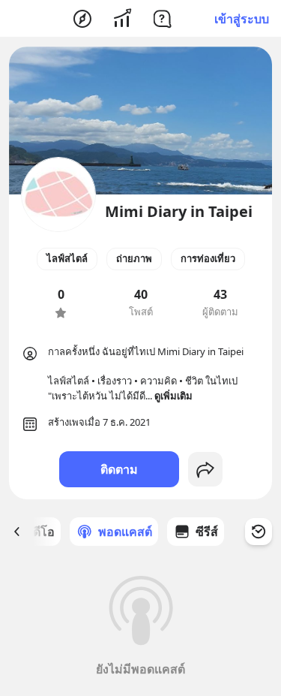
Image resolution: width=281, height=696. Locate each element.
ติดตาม (119, 469)
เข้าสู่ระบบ (241, 19)
